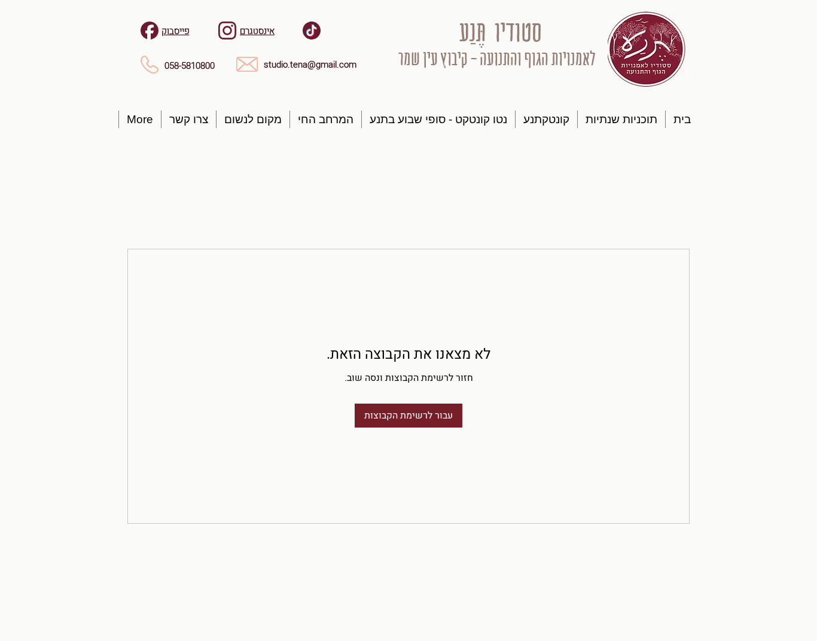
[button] (621, 119)
